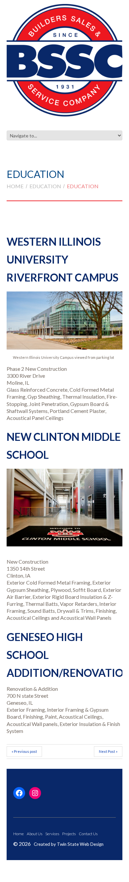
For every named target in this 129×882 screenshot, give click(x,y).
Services (52, 833)
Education (45, 186)
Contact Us (88, 833)
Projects (69, 833)
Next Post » (108, 751)
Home (15, 186)
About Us (34, 833)
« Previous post (24, 751)
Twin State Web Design (80, 844)
